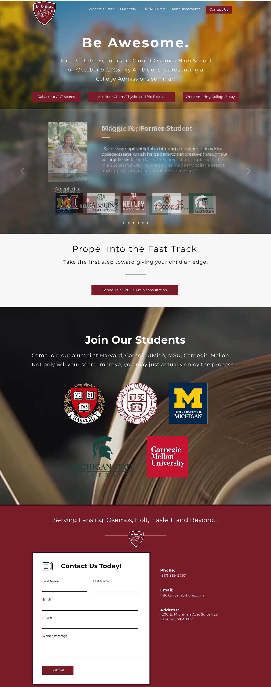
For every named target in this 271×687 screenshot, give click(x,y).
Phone (47, 617)
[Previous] (23, 171)
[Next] (248, 171)
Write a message (55, 635)
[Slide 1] (123, 223)
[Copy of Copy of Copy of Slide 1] (138, 223)
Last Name (101, 581)
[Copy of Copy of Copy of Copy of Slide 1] (143, 223)
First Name (50, 581)
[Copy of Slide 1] (128, 223)
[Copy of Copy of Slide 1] (133, 223)
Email (46, 599)
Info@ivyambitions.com (182, 595)
